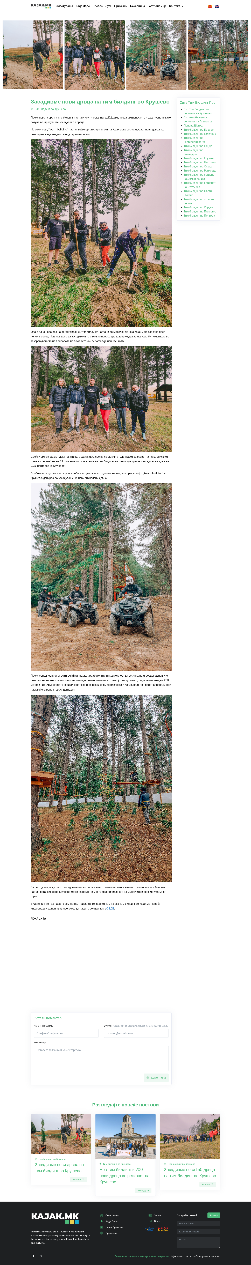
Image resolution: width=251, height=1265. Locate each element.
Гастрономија (157, 6)
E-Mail (136, 1026)
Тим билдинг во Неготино (200, 162)
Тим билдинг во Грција (198, 146)
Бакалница (137, 6)
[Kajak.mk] (41, 6)
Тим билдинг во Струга (198, 207)
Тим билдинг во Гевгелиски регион (195, 140)
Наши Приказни (114, 1227)
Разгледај (77, 1179)
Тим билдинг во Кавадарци (193, 152)
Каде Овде (83, 6)
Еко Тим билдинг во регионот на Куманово (198, 111)
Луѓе (108, 6)
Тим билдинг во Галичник (200, 134)
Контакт (174, 6)
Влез (156, 1221)
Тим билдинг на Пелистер (200, 211)
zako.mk (183, 1256)
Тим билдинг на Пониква (199, 216)
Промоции (111, 1233)
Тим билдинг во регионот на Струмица (199, 185)
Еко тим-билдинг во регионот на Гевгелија (198, 119)
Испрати (214, 1215)
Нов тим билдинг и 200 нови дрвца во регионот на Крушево (124, 1176)
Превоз (98, 6)
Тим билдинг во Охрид (198, 166)
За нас (158, 1215)
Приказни (120, 6)
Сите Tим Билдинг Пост (198, 102)
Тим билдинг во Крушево (49, 109)
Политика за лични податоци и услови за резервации (142, 1256)
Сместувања (64, 6)
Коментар (40, 1042)
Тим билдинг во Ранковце (200, 171)
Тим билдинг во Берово (199, 130)
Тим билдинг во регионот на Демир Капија (199, 177)
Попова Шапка (193, 126)
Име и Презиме (43, 1026)
